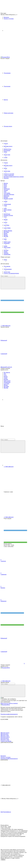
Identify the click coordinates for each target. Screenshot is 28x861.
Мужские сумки (5, 739)
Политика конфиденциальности (9, 714)
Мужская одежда (5, 737)
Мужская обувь (5, 738)
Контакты (3, 755)
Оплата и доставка (5, 757)
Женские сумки (5, 735)
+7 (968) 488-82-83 (5, 325)
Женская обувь (4, 734)
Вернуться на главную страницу (9, 703)
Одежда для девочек (6, 741)
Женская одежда (5, 732)
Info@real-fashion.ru (6, 812)
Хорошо (3, 859)
